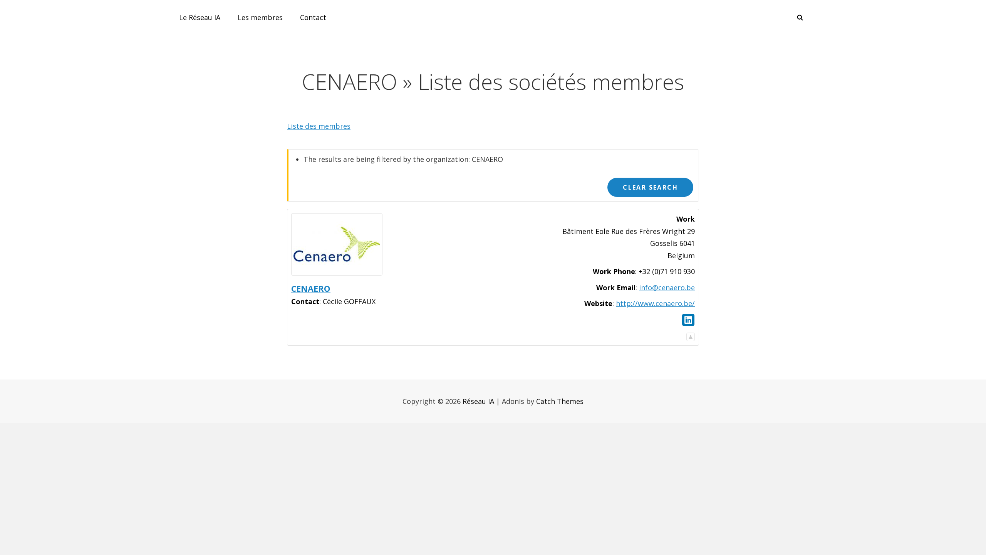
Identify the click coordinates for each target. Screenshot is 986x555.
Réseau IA (478, 401)
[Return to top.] (690, 335)
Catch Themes (560, 401)
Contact (313, 17)
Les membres (260, 17)
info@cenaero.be (667, 287)
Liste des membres (318, 126)
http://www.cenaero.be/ (655, 303)
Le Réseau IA (199, 17)
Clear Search (650, 187)
